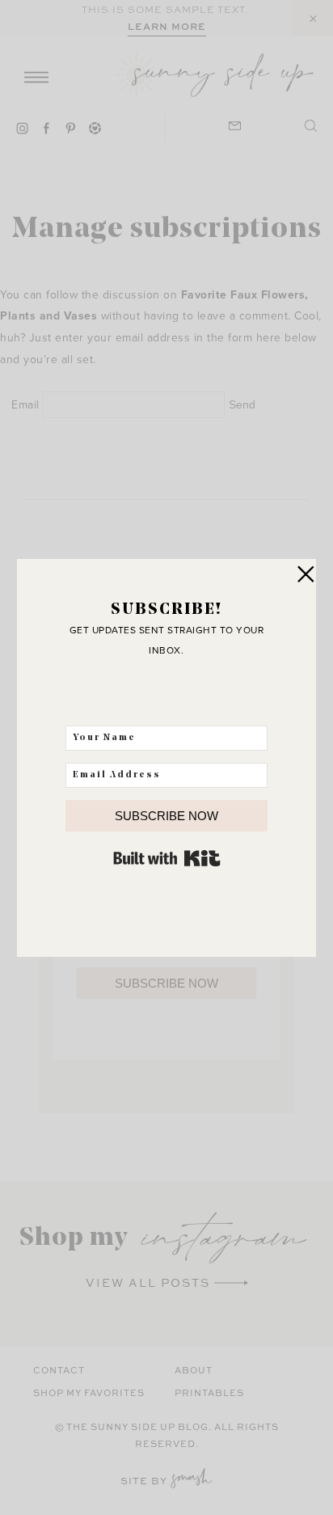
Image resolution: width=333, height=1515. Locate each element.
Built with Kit (167, 858)
